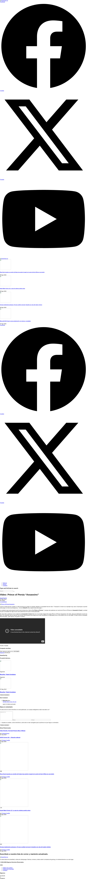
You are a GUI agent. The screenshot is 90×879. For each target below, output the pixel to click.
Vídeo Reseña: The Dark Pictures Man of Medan (12, 730)
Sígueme (2, 652)
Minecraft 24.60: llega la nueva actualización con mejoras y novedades (15, 321)
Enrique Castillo (6, 740)
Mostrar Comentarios (5, 694)
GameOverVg (3, 598)
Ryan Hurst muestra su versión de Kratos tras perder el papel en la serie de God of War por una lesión (22, 272)
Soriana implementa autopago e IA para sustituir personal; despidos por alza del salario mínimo (21, 304)
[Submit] (13, 591)
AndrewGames (5, 733)
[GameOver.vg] (4, 0)
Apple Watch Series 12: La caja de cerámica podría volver (12, 288)
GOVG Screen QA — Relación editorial (10, 737)
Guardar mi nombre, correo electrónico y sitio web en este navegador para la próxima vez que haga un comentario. (30, 722)
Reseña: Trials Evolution (8, 674)
